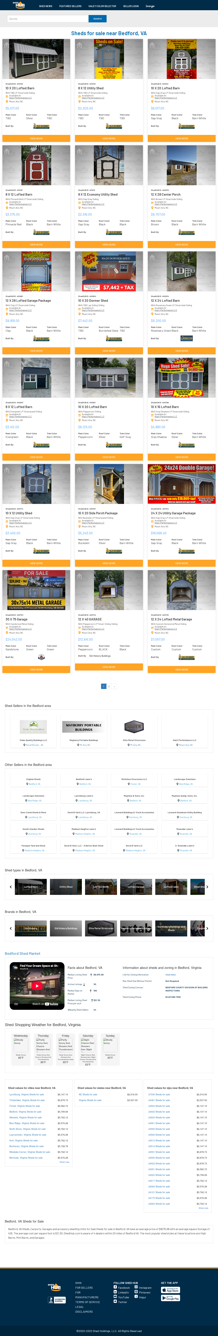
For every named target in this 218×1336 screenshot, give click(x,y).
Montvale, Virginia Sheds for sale (26, 1157)
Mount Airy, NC (186, 745)
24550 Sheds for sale (159, 1157)
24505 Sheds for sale (159, 1128)
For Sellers (84, 1287)
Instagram (145, 1287)
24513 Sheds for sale (159, 1140)
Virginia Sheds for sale (90, 1100)
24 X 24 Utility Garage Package (173, 513)
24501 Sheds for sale (159, 1123)
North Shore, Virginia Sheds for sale (27, 1128)
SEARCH (97, 18)
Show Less (64, 1162)
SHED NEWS (45, 6)
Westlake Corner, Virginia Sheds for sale (29, 1151)
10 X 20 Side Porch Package (98, 513)
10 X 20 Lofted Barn (20, 88)
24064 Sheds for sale (159, 1186)
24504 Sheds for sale (159, 1105)
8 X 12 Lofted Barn (19, 194)
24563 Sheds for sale (159, 1203)
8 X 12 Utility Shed (91, 88)
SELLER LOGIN (131, 6)
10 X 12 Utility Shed (19, 513)
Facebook (124, 1287)
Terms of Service (87, 1302)
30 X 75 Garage (16, 619)
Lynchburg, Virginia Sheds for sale (26, 1094)
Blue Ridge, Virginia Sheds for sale (26, 1123)
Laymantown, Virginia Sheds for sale (27, 1134)
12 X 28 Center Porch (165, 194)
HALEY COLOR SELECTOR (102, 6)
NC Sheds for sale (88, 1094)
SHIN (78, 1283)
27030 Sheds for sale (159, 1094)
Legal (79, 1307)
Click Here (170, 974)
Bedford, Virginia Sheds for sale (25, 1111)
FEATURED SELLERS (70, 6)
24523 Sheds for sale (159, 1174)
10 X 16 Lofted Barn (165, 407)
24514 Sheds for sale (159, 1146)
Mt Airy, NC (85, 745)
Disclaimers (84, 1311)
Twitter (122, 1302)
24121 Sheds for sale (159, 1192)
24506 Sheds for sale (159, 1134)
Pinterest (144, 1292)
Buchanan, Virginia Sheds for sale (26, 1146)
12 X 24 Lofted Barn (165, 300)
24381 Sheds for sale (159, 1100)
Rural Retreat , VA (34, 745)
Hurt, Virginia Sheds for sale (23, 1140)
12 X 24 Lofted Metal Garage (171, 619)
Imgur (142, 1297)
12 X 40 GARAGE (90, 619)
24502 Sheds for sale (159, 1111)
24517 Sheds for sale (159, 1180)
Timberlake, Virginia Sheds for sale (27, 1100)
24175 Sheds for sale (159, 1198)
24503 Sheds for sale (159, 1117)
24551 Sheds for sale (159, 1151)
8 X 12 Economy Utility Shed (98, 194)
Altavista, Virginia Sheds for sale (25, 1117)
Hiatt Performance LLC (20, 97)
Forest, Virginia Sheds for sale (24, 1105)
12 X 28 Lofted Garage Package (28, 300)
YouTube (123, 1297)
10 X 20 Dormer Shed (93, 300)
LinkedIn (123, 1292)
